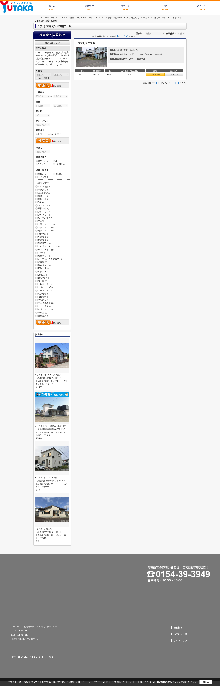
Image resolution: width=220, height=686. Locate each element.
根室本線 (119, 54)
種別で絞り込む (52, 42)
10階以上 (43, 271)
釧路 (127, 54)
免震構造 (43, 237)
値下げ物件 (44, 78)
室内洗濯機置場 (46, 303)
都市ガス (43, 315)
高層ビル (43, 199)
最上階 (42, 281)
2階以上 (43, 275)
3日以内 (42, 164)
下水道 (42, 221)
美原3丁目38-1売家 (45, 529)
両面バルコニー (46, 230)
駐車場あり (44, 265)
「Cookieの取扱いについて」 (164, 682)
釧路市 (124, 50)
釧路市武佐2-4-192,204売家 (49, 375)
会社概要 (178, 627)
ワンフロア (44, 205)
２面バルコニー (46, 224)
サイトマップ (180, 640)
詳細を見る (155, 74)
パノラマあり (44, 177)
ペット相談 (44, 186)
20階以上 (43, 268)
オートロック (45, 290)
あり (54, 134)
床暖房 (42, 312)
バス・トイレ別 (46, 249)
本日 (57, 161)
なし (62, 134)
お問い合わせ (180, 634)
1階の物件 (44, 278)
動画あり (60, 174)
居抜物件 (43, 208)
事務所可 (43, 190)
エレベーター (45, 284)
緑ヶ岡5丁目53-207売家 (47, 477)
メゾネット (44, 215)
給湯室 (42, 262)
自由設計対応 (45, 193)
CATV (42, 253)
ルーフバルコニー (47, 218)
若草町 (131, 50)
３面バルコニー (46, 227)
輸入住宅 (43, 293)
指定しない (43, 134)
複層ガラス (44, 256)
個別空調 (43, 234)
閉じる (206, 682)
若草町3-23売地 (86, 43)
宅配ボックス (45, 300)
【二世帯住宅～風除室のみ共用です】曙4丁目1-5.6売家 (61, 426)
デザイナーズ (45, 287)
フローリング (45, 212)
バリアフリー (45, 309)
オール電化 (44, 306)
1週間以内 (60, 164)
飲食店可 (43, 196)
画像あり (42, 174)
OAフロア (44, 202)
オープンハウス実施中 (50, 259)
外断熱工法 (44, 243)
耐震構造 (43, 240)
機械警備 (43, 297)
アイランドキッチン (49, 246)
